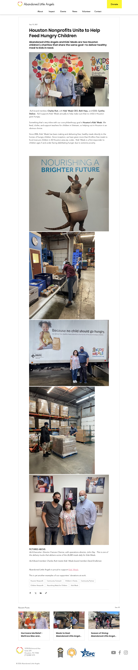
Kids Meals (74, 585)
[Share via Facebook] (30, 593)
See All (117, 607)
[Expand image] (69, 193)
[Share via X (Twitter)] (35, 593)
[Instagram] (126, 652)
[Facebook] (119, 652)
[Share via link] (46, 593)
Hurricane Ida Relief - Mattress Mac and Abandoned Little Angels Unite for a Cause (33, 634)
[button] (51, 11)
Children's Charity (71, 581)
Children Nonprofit (37, 585)
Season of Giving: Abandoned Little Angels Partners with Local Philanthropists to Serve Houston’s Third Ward (103, 634)
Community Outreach (54, 581)
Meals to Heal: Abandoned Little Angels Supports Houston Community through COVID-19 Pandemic (68, 634)
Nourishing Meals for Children (57, 585)
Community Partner (87, 581)
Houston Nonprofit (37, 581)
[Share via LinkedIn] (41, 593)
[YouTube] (113, 652)
